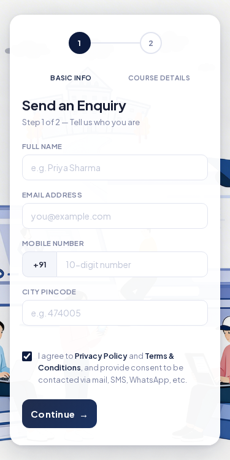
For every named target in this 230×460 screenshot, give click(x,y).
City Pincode (49, 291)
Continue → (59, 414)
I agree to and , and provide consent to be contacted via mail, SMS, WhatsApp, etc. (112, 368)
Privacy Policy (101, 356)
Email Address (52, 194)
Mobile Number (53, 243)
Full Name (42, 146)
